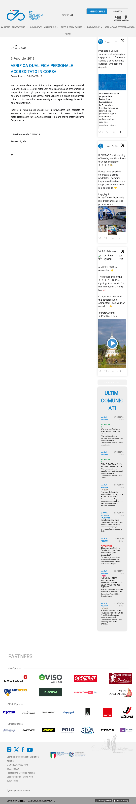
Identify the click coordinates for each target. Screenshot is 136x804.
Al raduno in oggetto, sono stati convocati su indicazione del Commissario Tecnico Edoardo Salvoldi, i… (112, 502)
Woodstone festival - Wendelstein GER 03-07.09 (110, 431)
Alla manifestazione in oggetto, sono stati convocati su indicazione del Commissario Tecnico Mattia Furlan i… (112, 473)
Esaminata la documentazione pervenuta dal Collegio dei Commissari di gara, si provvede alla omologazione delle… (112, 526)
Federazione (18, 27)
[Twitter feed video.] (112, 343)
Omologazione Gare (110, 520)
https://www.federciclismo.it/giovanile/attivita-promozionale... (111, 200)
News (67, 34)
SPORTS (117, 11)
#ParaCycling (106, 312)
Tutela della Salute (71, 27)
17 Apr (115, 146)
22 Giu (115, 41)
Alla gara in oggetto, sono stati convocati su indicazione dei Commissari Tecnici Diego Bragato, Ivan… (112, 593)
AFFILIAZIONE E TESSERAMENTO (39, 801)
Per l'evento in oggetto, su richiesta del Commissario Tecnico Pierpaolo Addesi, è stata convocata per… (111, 560)
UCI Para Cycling (108, 257)
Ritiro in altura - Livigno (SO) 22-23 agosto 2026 (112, 611)
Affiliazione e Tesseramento (120, 27)
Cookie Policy (122, 800)
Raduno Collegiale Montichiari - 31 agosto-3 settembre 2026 (112, 494)
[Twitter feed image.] (112, 215)
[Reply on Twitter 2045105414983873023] (101, 238)
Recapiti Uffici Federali (19, 790)
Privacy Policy (105, 800)
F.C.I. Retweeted (109, 251)
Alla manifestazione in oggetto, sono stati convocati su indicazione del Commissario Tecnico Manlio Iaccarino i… (112, 440)
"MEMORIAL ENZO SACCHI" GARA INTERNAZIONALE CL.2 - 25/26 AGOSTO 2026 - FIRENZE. (112, 582)
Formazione (93, 27)
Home (7, 27)
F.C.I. (107, 41)
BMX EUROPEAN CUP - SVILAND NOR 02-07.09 (111, 465)
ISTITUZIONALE (97, 11)
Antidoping (50, 27)
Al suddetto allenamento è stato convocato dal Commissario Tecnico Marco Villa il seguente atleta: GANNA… (111, 619)
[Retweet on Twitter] (99, 251)
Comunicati (36, 27)
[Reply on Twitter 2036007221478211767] (101, 371)
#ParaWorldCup (107, 316)
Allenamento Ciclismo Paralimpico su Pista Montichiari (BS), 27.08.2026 (111, 551)
